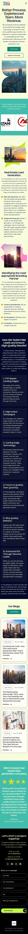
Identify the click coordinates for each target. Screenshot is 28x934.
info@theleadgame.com (14, 859)
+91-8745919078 (14, 854)
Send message (8, 910)
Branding (7, 733)
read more (6, 658)
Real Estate (8, 642)
